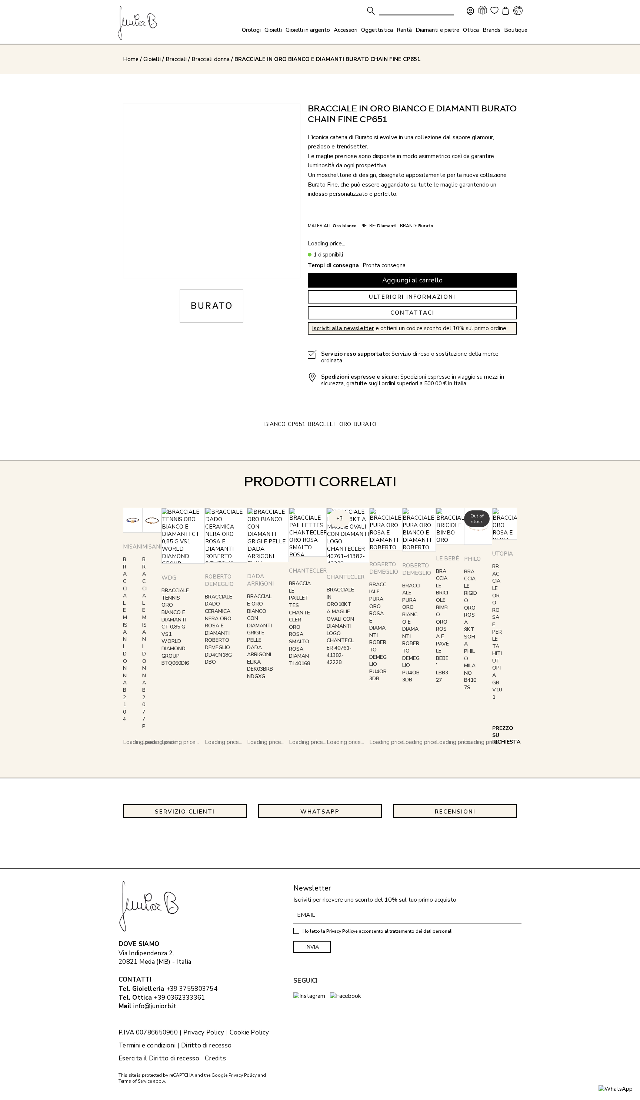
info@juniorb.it (155, 1006)
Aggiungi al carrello (412, 280)
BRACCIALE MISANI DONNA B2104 (125, 639)
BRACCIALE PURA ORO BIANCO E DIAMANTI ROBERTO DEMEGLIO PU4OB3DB (411, 633)
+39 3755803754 (191, 989)
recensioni (455, 811)
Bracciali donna (210, 59)
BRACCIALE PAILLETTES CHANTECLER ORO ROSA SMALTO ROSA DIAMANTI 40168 (300, 623)
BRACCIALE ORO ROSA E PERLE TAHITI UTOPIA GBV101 (497, 632)
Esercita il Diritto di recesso (159, 1058)
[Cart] (504, 11)
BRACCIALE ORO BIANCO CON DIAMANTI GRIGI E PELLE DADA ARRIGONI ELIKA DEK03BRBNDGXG (260, 636)
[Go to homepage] (137, 23)
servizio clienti (185, 811)
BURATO (364, 424)
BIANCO (275, 424)
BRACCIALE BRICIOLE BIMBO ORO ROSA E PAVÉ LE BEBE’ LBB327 (442, 626)
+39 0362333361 (179, 997)
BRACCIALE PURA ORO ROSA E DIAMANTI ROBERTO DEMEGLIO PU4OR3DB (378, 632)
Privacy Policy (203, 1033)
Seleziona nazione (517, 10)
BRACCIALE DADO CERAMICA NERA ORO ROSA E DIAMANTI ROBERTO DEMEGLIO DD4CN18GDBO (218, 629)
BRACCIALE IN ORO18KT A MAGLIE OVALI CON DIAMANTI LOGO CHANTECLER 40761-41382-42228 (340, 626)
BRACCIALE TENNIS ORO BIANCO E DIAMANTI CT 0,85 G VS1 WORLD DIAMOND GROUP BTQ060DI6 (175, 627)
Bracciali (176, 59)
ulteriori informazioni (412, 297)
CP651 (296, 424)
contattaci (412, 312)
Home (131, 59)
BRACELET (322, 424)
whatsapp (320, 811)
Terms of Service (135, 1081)
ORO (345, 424)
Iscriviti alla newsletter (343, 328)
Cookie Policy (249, 1033)
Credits (215, 1058)
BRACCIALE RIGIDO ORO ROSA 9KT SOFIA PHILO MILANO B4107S (470, 629)
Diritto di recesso (206, 1046)
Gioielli (152, 59)
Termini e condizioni (147, 1046)
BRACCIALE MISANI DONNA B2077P (144, 643)
